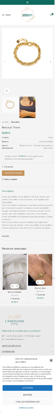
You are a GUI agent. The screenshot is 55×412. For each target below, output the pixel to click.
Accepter (27, 388)
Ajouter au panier (13, 173)
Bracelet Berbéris (14, 292)
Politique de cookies (26, 407)
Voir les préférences (27, 402)
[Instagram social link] (27, 2)
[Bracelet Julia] (40, 270)
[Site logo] (27, 15)
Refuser (27, 395)
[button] (51, 360)
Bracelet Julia (40, 288)
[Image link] (15, 320)
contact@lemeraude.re (14, 339)
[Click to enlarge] (7, 91)
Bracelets (15, 122)
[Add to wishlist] (17, 286)
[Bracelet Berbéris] (15, 272)
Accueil (5, 122)
